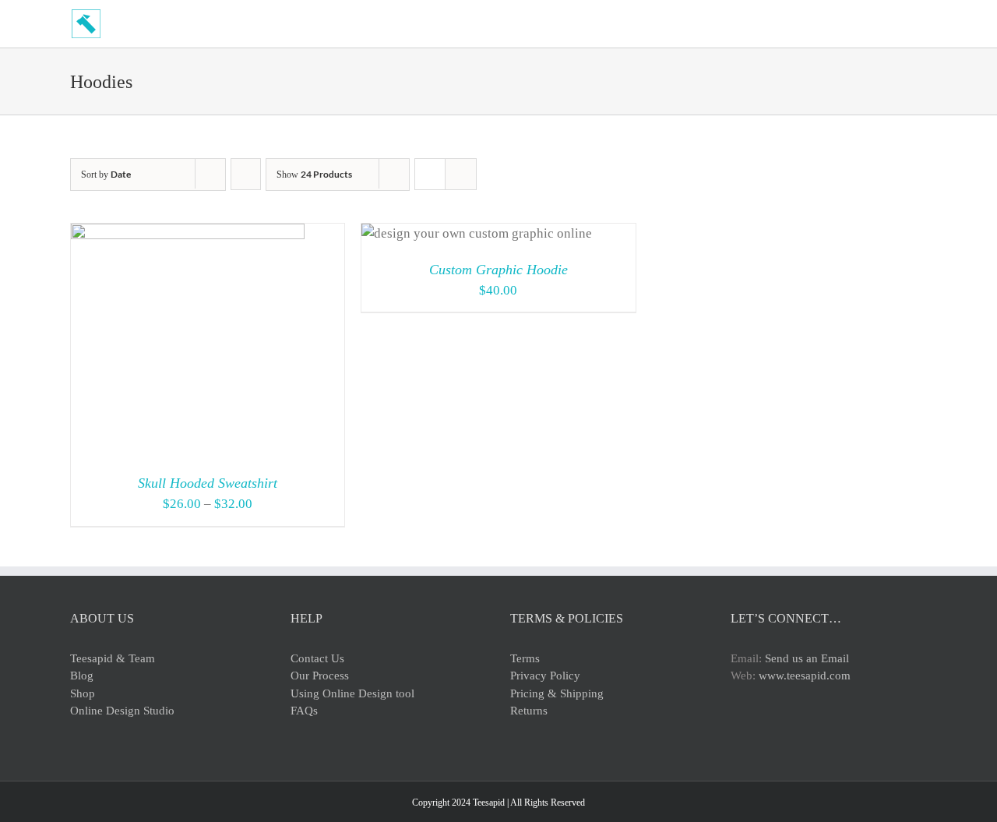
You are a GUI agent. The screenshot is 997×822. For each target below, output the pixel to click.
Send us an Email (807, 658)
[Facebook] (735, 733)
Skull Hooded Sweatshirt (207, 483)
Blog (81, 675)
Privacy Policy (545, 675)
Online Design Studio (122, 710)
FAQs (304, 710)
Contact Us (317, 658)
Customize (439, 236)
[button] (922, 24)
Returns (529, 710)
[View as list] (461, 174)
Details (247, 343)
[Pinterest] (798, 733)
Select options (150, 343)
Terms (525, 658)
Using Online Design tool (352, 693)
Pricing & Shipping (557, 693)
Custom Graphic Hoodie (498, 269)
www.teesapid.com (805, 675)
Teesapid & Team (112, 658)
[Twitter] (756, 733)
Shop (82, 693)
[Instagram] (777, 733)
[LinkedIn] (819, 733)
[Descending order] (246, 174)
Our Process (320, 675)
